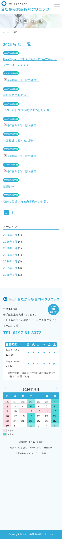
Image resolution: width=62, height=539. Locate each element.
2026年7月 (10, 241)
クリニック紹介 (36, 442)
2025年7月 (10, 274)
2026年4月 (10, 261)
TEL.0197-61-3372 (22, 332)
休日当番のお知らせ (16, 95)
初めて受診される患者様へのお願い (26, 201)
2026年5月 (10, 254)
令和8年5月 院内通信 (23, 171)
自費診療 (48, 448)
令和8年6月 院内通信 (23, 156)
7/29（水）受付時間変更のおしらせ (26, 110)
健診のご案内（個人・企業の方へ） (26, 448)
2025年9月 (10, 268)
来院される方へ (23, 453)
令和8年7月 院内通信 (23, 125)
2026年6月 (10, 248)
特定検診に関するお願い (19, 140)
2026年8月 (10, 235)
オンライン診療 (39, 453)
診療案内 (23, 442)
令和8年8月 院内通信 (23, 80)
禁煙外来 (9, 186)
